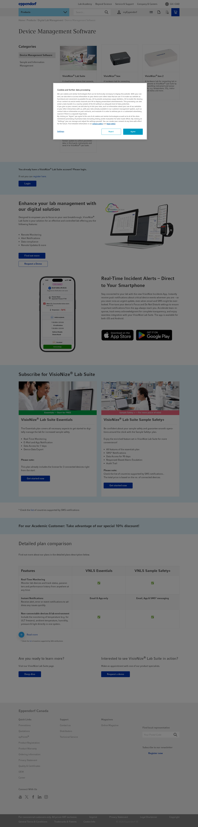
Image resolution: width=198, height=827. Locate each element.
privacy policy (97, 124)
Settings (60, 131)
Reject (111, 132)
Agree (133, 132)
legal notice (111, 124)
